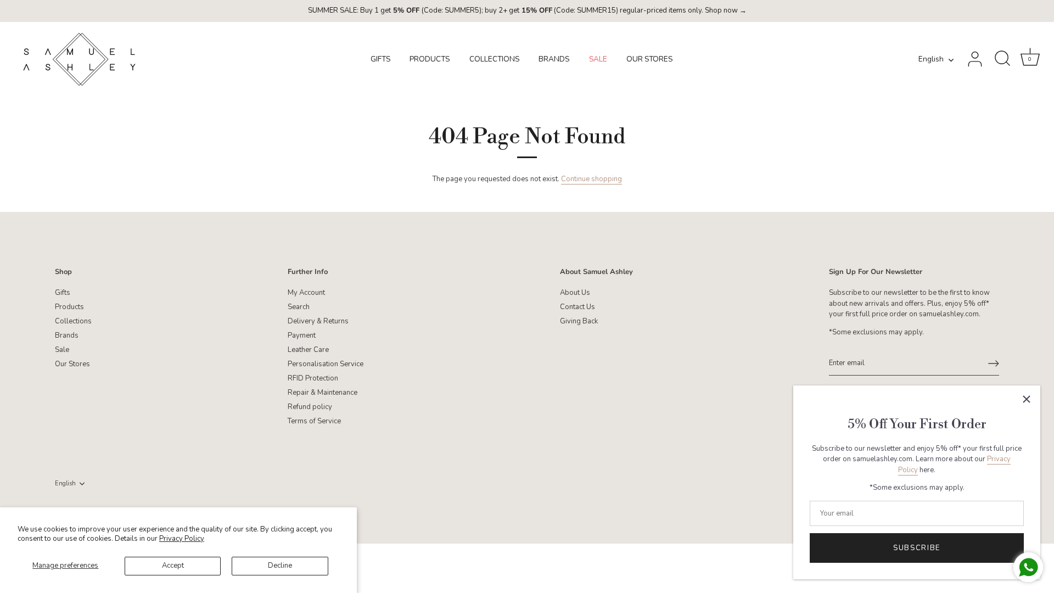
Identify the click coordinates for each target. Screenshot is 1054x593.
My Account (306, 293)
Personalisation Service (325, 364)
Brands (67, 335)
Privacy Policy (181, 539)
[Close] (1026, 399)
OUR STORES (649, 59)
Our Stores (72, 364)
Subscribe (916, 548)
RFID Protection (313, 378)
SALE (598, 59)
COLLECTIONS (494, 59)
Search (299, 307)
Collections (73, 321)
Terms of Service (314, 421)
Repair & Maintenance (322, 393)
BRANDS (554, 59)
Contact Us (577, 307)
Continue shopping (591, 179)
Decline (280, 565)
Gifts (62, 293)
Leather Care (308, 350)
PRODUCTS (430, 59)
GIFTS (380, 59)
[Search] (1002, 59)
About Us (575, 293)
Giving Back (579, 321)
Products (69, 307)
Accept (173, 565)
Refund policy (310, 407)
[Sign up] (993, 363)
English (931, 59)
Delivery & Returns (318, 321)
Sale (62, 350)
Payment (302, 335)
